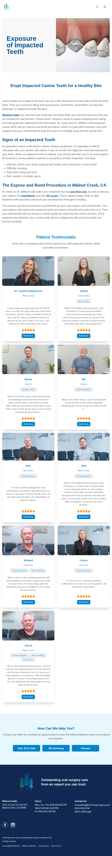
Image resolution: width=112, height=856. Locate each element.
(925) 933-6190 (82, 808)
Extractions (28, 659)
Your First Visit (26, 748)
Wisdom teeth (10, 115)
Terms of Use (56, 846)
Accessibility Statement (11, 846)
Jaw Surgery (83, 301)
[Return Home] (6, 7)
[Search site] (97, 7)
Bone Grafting (37, 570)
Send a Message (83, 811)
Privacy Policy (43, 846)
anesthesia (28, 195)
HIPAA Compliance (29, 846)
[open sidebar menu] (105, 7)
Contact (85, 748)
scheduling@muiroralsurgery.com (92, 804)
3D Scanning (56, 748)
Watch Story (28, 336)
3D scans (52, 195)
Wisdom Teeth (28, 389)
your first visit (78, 191)
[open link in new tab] (5, 825)
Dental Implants (83, 389)
